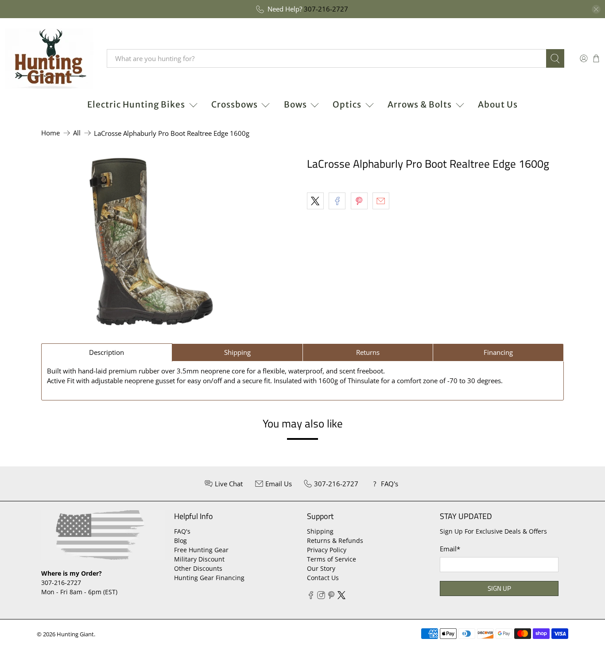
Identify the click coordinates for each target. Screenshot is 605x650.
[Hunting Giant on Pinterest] (331, 596)
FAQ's (182, 531)
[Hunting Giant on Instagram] (321, 596)
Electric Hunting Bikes (136, 104)
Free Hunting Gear (201, 550)
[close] (596, 9)
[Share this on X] (315, 200)
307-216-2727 (326, 8)
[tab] (106, 352)
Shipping (320, 531)
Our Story (321, 568)
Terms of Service (331, 559)
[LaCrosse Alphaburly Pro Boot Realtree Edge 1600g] (151, 242)
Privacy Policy (326, 550)
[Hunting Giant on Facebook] (311, 596)
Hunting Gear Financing (209, 577)
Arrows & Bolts (420, 104)
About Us (498, 104)
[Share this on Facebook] (337, 200)
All (77, 133)
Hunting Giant (75, 634)
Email (450, 548)
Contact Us (323, 577)
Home (50, 133)
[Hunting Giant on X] (341, 596)
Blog (180, 540)
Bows (295, 104)
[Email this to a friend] (380, 200)
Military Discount (199, 559)
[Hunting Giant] (49, 58)
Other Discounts (198, 568)
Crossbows (234, 104)
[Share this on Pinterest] (359, 200)
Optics (347, 104)
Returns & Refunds (335, 540)
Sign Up (499, 588)
